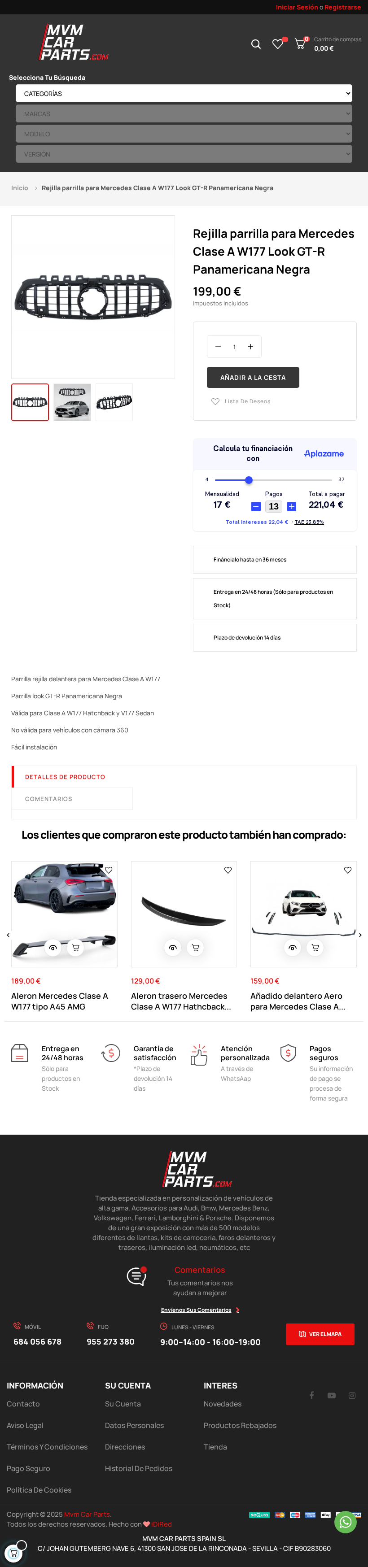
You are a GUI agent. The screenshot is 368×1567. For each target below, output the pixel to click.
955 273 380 (111, 1341)
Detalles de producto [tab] (65, 777)
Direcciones (125, 1447)
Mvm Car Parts (87, 1514)
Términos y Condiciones (47, 1447)
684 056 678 (37, 1341)
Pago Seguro (28, 1468)
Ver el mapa (325, 1334)
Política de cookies (39, 1490)
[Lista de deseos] (278, 44)
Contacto (23, 1404)
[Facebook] (311, 1395)
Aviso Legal (25, 1425)
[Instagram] (351, 1395)
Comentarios (48, 799)
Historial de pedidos (138, 1468)
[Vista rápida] (53, 948)
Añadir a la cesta (253, 377)
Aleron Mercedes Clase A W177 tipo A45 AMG (59, 1001)
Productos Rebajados (240, 1425)
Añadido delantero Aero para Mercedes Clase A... (298, 1001)
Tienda (215, 1447)
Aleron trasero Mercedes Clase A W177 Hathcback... (181, 1001)
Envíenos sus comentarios (196, 1310)
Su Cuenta (123, 1404)
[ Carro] (75, 948)
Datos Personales (134, 1425)
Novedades (222, 1404)
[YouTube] (331, 1395)
